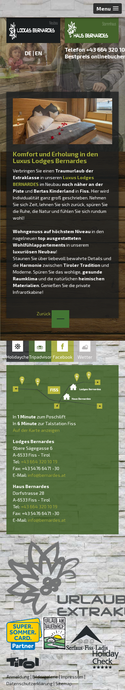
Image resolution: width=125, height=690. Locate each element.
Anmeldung (17, 676)
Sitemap (63, 683)
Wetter (85, 357)
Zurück (44, 313)
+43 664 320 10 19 (39, 461)
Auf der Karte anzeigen (36, 430)
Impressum (72, 676)
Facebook (62, 357)
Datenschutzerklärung (29, 683)
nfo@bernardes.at (47, 475)
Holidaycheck (17, 357)
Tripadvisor (40, 357)
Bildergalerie (45, 676)
